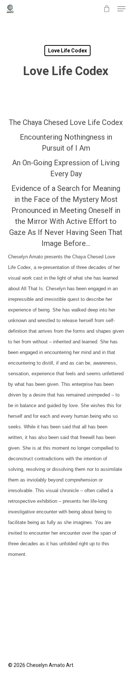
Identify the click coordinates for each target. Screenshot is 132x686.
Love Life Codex (67, 51)
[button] (121, 8)
